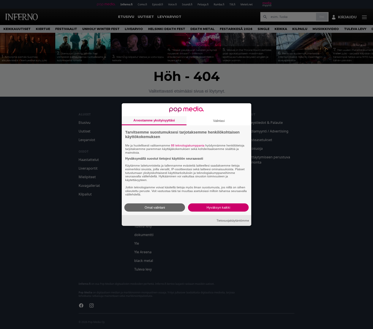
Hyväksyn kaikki (218, 207)
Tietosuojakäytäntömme (233, 220)
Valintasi (219, 120)
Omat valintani (155, 207)
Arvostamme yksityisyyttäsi (154, 120)
